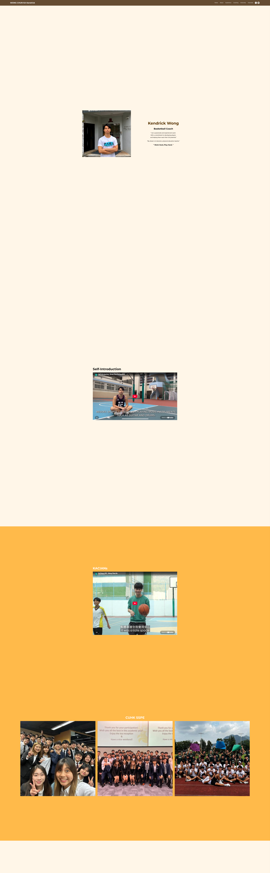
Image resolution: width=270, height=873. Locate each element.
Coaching (235, 3)
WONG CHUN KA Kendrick (22, 3)
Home (216, 3)
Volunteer (250, 3)
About (221, 3)
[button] (248, 758)
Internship (243, 3)
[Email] (258, 3)
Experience (228, 3)
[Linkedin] (256, 3)
